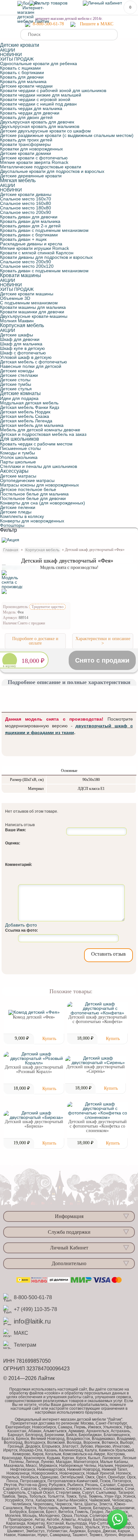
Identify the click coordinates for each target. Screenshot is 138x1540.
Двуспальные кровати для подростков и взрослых (52, 171)
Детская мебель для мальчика (32, 425)
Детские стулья (16, 388)
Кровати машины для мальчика (33, 307)
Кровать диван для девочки (28, 216)
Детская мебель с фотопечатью (33, 361)
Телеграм (25, 1345)
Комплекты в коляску (22, 516)
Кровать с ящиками (20, 68)
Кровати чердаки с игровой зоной (35, 99)
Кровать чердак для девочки (29, 112)
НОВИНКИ (11, 54)
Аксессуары (14, 471)
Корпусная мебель (22, 325)
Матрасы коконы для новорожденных (39, 484)
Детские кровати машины (26, 293)
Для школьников (19, 439)
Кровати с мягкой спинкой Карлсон (36, 252)
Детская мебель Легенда (26, 420)
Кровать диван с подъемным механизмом (44, 230)
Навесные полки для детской (30, 366)
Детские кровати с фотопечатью (34, 157)
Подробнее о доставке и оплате (35, 641)
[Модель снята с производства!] (12, 586)
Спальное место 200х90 (25, 212)
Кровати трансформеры (25, 144)
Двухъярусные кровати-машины (33, 316)
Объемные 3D (15, 298)
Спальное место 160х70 (25, 198)
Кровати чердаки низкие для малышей (40, 94)
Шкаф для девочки (19, 339)
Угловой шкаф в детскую (26, 357)
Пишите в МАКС (96, 24)
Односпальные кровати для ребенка (38, 63)
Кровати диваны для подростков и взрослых (46, 257)
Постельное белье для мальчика (34, 493)
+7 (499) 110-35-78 (35, 1309)
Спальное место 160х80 (25, 203)
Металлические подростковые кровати (40, 166)
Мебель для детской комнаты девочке (40, 429)
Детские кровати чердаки (26, 86)
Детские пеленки (17, 507)
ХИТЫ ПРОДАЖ (17, 59)
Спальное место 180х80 (25, 207)
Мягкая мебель (18, 180)
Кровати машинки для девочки (32, 311)
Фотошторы (12, 525)
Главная (10, 550)
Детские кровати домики (25, 153)
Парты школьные (18, 461)
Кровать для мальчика (23, 81)
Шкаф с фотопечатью (23, 352)
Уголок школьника (19, 457)
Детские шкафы (16, 334)
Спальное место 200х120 (27, 266)
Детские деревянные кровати (31, 175)
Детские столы (15, 379)
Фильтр (8, 530)
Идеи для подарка (19, 398)
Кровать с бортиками (22, 72)
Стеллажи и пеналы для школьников (38, 466)
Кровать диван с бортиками (29, 234)
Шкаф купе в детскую (22, 348)
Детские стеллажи (19, 375)
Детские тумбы (15, 384)
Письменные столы (20, 448)
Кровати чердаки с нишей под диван (38, 103)
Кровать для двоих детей (26, 117)
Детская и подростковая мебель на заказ (43, 434)
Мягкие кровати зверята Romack (34, 162)
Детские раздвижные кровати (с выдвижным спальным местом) (67, 135)
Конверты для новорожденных (32, 520)
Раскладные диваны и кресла (31, 243)
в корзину (9, 666)
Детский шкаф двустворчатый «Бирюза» (34, 1124)
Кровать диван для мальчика (30, 221)
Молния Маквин (17, 320)
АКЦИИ (7, 50)
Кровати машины (20, 275)
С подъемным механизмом (29, 302)
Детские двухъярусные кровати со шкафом (45, 130)
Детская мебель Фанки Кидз (29, 407)
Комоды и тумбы (17, 452)
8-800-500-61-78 (47, 24)
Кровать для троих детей (26, 139)
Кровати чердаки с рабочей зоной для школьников (53, 90)
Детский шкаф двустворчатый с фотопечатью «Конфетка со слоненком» (97, 1126)
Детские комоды (17, 370)
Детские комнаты (20, 393)
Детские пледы (15, 511)
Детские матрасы (18, 475)
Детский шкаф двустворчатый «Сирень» (95, 1069)
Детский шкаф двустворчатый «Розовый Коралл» (34, 1069)
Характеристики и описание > (102, 641)
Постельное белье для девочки (33, 498)
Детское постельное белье (28, 489)
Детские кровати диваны (25, 194)
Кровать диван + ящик (23, 239)
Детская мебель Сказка (24, 416)
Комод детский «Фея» (34, 1017)
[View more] (34, 1012)
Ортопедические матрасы (27, 480)
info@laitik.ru (32, 1321)
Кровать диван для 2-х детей (30, 225)
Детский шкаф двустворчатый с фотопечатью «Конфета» (97, 1019)
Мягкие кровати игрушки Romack (34, 248)
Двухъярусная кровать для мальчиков (39, 126)
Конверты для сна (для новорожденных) (42, 502)
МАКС (21, 1333)
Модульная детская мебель (29, 402)
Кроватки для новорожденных (31, 148)
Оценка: (12, 843)
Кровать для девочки (22, 77)
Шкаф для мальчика (21, 343)
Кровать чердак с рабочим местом (36, 443)
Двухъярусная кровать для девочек (37, 121)
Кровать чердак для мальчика (31, 108)
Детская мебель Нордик (25, 411)
